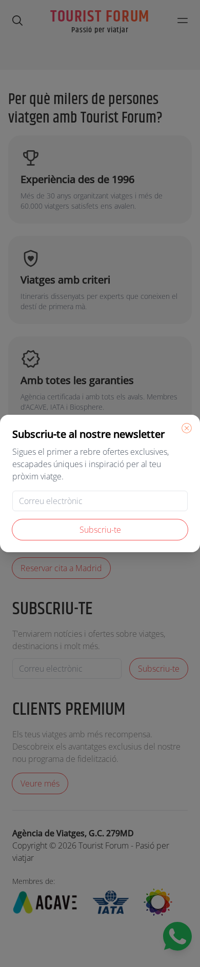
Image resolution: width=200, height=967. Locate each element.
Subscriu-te (100, 529)
